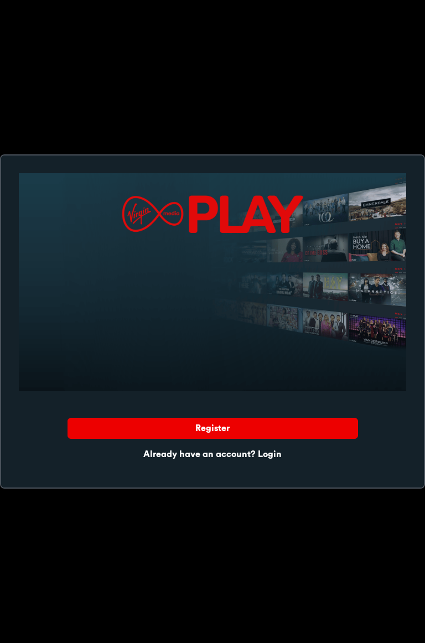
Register (212, 428)
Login (270, 454)
